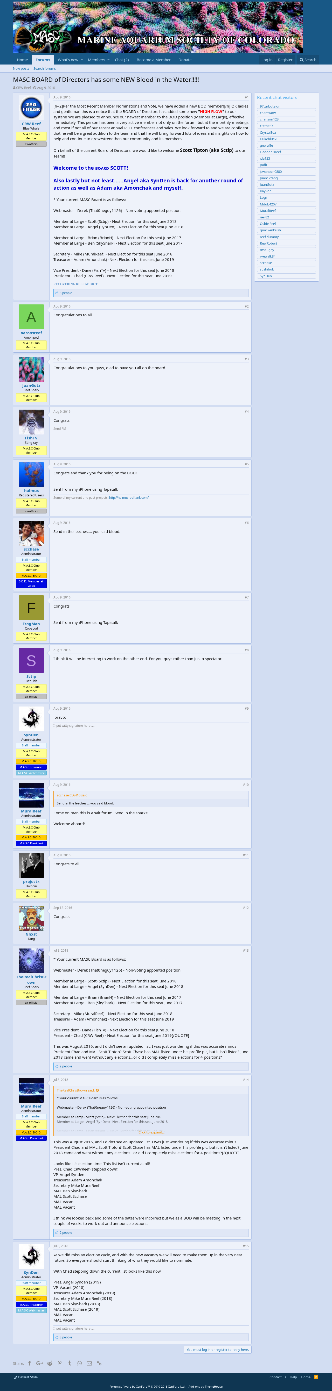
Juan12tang (269, 178)
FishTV (31, 437)
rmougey (267, 249)
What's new (68, 59)
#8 (247, 650)
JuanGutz (31, 385)
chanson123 (269, 119)
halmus (31, 490)
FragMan (31, 623)
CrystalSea (268, 132)
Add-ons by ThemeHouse (206, 1386)
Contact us (277, 1377)
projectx (31, 881)
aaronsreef (31, 332)
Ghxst (31, 934)
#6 (247, 522)
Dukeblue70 (269, 139)
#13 (246, 950)
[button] (81, 60)
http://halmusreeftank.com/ (129, 497)
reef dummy (269, 236)
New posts (21, 68)
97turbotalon (270, 106)
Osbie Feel (268, 223)
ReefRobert (268, 243)
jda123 (265, 158)
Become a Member (154, 59)
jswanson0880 (271, 171)
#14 (246, 1080)
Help (293, 1377)
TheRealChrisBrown (31, 979)
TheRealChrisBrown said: (76, 1090)
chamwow (268, 112)
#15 (246, 1246)
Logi (263, 197)
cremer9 (266, 125)
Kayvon (266, 191)
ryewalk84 (267, 256)
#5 (247, 464)
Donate (184, 59)
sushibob (267, 269)
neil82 (264, 217)
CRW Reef (23, 87)
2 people (66, 1066)
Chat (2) (122, 59)
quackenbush (270, 230)
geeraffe (266, 145)
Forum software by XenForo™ (147, 1386)
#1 (247, 97)
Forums (43, 59)
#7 (247, 597)
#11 (246, 855)
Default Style (27, 1377)
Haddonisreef (270, 151)
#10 (246, 784)
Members (96, 59)
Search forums (44, 68)
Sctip (31, 676)
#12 (246, 907)
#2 (247, 306)
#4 (247, 411)
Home (22, 59)
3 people (66, 293)
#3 (247, 359)
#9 (247, 708)
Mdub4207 (268, 204)
